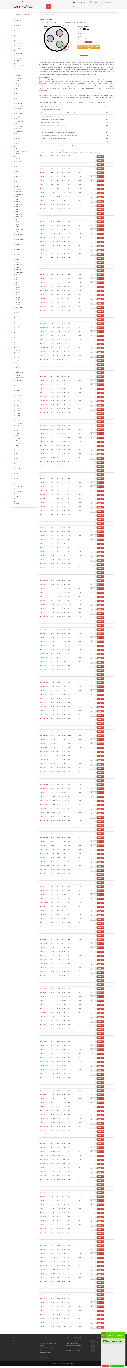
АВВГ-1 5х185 (43, 1286)
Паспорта (62, 102)
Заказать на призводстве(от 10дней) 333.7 (89, 47)
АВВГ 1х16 (42, 180)
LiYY (17, 33)
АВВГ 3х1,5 (42, 478)
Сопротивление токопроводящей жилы (97, 102)
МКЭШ (17, 327)
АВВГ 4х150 (42, 1143)
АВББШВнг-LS (19, 86)
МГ (17, 320)
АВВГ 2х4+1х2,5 (43, 278)
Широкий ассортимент (71, 1348)
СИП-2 (17, 473)
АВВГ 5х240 (42, 1294)
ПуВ (17, 446)
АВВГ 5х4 (42, 1200)
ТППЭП (18, 483)
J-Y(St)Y (18, 25)
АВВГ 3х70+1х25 (44, 678)
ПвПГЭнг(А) (19, 405)
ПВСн (17, 420)
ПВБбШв (18, 370)
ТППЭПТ (18, 493)
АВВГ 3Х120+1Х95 (44, 747)
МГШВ (17, 322)
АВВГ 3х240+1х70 (44, 853)
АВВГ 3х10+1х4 (43, 547)
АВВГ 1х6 (42, 172)
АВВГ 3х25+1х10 (44, 596)
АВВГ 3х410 (42, 874)
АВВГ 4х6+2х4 (43, 927)
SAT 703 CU (19, 53)
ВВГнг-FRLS (19, 174)
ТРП (17, 496)
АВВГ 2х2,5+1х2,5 (44, 266)
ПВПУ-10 (18, 410)
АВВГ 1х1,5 (42, 156)
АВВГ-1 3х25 (43, 584)
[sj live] (23, 4)
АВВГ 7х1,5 (42, 1318)
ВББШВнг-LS (19, 164)
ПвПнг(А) (18, 408)
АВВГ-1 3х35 (43, 629)
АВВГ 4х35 (42, 1024)
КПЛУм (17, 294)
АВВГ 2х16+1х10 (44, 327)
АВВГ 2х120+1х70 (44, 413)
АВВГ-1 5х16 (43, 1216)
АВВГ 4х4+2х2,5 (43, 894)
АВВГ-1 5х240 (43, 1298)
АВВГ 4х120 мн (43, 1135)
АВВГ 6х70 (42, 1314)
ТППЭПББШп (19, 486)
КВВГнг (18, 201)
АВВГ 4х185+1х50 (44, 1163)
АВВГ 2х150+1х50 (44, 429)
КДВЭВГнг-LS (19, 272)
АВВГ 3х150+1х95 (44, 800)
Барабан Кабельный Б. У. (22, 151)
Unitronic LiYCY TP (20, 65)
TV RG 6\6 (18, 58)
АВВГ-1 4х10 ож (43, 943)
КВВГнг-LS (18, 206)
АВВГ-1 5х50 (43, 1245)
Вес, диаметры (70, 102)
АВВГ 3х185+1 (43, 825)
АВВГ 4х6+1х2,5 (43, 922)
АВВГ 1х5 (42, 168)
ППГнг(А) (18, 435)
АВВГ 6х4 (42, 1310)
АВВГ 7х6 (42, 1322)
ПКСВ (17, 428)
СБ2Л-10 (18, 468)
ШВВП (17, 503)
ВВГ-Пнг (18, 169)
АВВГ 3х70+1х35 (44, 686)
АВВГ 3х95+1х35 (44, 719)
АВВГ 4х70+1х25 (44, 1065)
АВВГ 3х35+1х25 (44, 621)
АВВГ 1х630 (42, 245)
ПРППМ (18, 438)
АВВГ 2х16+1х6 (43, 331)
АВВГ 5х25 (42, 1224)
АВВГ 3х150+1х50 (44, 776)
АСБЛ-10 (18, 141)
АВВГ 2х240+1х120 (44, 461)
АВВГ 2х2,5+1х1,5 (44, 274)
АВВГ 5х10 (42, 1208)
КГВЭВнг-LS (19, 249)
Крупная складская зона (72, 1343)
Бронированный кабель (45, 1350)
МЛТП (17, 330)
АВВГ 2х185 (42, 453)
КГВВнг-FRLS (19, 229)
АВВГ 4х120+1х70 (44, 1122)
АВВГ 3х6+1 (42, 527)
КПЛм (17, 287)
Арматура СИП (19, 131)
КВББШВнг (18, 189)
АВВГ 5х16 (42, 1220)
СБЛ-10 (18, 471)
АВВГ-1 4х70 (43, 1082)
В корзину (88, 42)
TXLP (17, 60)
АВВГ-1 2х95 (43, 396)
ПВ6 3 (17, 367)
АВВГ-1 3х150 (43, 808)
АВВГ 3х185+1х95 (44, 837)
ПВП (17, 398)
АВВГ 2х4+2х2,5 (43, 286)
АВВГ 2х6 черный (44, 290)
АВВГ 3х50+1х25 (44, 657)
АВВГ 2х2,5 (42, 270)
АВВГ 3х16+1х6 (43, 563)
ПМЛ (17, 430)
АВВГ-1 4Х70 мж (44, 1078)
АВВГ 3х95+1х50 (44, 727)
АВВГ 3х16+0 (43, 568)
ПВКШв (18, 395)
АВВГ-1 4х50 (43, 1033)
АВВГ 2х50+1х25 (44, 359)
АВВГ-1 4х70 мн (43, 1073)
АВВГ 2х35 (42, 355)
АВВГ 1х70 (42, 196)
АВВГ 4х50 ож (43, 1053)
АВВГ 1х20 (42, 184)
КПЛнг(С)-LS (19, 289)
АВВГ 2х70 (42, 388)
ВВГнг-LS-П (19, 179)
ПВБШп (18, 385)
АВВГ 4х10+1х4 (43, 931)
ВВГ (17, 166)
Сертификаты (53, 102)
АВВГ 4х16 (42, 976)
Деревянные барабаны (45, 1352)
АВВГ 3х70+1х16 (44, 682)
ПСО (17, 440)
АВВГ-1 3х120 (43, 755)
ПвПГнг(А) (18, 403)
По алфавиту (17, 14)
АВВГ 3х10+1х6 (43, 535)
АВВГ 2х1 (42, 253)
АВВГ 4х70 (42, 1086)
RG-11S (18, 45)
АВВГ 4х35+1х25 (44, 1004)
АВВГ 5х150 (42, 1277)
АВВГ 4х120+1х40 (44, 1118)
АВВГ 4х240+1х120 (44, 1180)
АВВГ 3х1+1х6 (43, 474)
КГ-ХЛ (17, 221)
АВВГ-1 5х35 (43, 1233)
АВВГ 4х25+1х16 (44, 996)
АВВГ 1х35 (42, 188)
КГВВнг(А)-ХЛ (19, 242)
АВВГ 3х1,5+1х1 (43, 482)
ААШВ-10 (18, 78)
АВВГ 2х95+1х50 (44, 404)
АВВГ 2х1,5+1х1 (43, 262)
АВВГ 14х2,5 (43, 1326)
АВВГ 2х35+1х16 (44, 347)
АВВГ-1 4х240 (43, 1175)
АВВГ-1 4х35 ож (43, 1020)
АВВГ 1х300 (42, 225)
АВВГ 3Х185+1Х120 (44, 829)
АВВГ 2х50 (42, 368)
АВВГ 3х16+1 (43, 555)
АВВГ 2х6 (42, 294)
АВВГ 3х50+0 (43, 641)
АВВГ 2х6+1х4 (43, 298)
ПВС (17, 418)
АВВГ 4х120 (42, 1131)
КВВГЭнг (18, 211)
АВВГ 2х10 (42, 315)
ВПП (17, 181)
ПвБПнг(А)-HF (19, 380)
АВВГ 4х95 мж (43, 1094)
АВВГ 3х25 (42, 604)
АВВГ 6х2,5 (42, 1306)
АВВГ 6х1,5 (42, 1302)
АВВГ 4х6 (42, 910)
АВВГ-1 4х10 (43, 947)
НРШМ (17, 345)
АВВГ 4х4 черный (44, 902)
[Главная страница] (48, 6)
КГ (16, 219)
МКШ (17, 325)
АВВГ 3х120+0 (43, 772)
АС (17, 133)
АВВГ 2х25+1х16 (44, 339)
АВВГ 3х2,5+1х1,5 (44, 490)
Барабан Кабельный (21, 148)
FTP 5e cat (18, 20)
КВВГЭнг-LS (19, 216)
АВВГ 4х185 (42, 1167)
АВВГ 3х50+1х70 (44, 649)
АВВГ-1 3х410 (43, 869)
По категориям (26, 14)
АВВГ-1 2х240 (43, 466)
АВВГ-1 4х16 (43, 959)
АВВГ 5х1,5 (42, 1196)
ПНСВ (17, 433)
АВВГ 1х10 (42, 176)
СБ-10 (17, 466)
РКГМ (17, 456)
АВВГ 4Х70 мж (43, 1090)
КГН (17, 252)
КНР (17, 279)
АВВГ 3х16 (42, 572)
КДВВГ (17, 259)
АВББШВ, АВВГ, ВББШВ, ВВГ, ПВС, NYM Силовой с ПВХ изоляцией (61, 22)
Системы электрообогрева (46, 1347)
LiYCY (17, 30)
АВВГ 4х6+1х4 (43, 918)
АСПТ (17, 143)
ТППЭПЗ (18, 488)
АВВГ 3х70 (42, 690)
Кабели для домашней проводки (48, 1341)
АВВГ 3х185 (42, 841)
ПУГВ (17, 448)
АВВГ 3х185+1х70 (44, 820)
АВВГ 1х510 (42, 237)
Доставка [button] (82, 53)
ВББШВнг (18, 161)
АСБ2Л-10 (18, 136)
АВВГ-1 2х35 (43, 351)
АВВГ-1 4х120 (43, 1114)
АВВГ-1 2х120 (43, 421)
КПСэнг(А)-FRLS (20, 310)
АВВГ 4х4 (42, 898)
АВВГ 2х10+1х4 (43, 311)
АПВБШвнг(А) (19, 113)
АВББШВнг (18, 83)
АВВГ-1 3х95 (43, 706)
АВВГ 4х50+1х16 (44, 1049)
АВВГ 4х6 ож (43, 914)
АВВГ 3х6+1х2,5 (43, 523)
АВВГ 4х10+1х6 (43, 951)
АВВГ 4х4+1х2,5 (43, 906)
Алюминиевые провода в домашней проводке (48, 1344)
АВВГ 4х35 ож (43, 1012)
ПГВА (17, 425)
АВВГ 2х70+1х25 (44, 384)
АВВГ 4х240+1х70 (44, 1184)
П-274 (17, 355)
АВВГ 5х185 (42, 1290)
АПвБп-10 (18, 111)
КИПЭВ (18, 274)
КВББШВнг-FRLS (20, 191)
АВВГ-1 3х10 (43, 531)
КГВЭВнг (18, 247)
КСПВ (17, 315)
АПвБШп (18, 116)
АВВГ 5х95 (42, 1257)
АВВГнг (18, 91)
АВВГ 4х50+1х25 (44, 1045)
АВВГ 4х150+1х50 (44, 1151)
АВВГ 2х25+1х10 (44, 343)
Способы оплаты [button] (84, 55)
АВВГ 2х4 (42, 282)
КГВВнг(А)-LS (19, 237)
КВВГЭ (17, 209)
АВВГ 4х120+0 (43, 1139)
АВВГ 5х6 (42, 1204)
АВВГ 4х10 (42, 935)
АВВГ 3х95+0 (43, 723)
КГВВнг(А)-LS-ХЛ (20, 239)
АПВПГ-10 (18, 123)
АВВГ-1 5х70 (43, 1249)
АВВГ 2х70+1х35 (44, 380)
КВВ (17, 196)
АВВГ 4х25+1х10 (44, 1000)
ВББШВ (18, 159)
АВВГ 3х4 (42, 502)
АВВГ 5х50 (42, 1241)
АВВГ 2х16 (42, 335)
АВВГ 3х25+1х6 (43, 588)
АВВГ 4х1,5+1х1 (43, 878)
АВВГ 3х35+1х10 (44, 617)
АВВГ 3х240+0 (43, 849)
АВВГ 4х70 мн (43, 1069)
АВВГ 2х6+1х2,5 (43, 302)
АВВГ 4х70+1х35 (44, 1061)
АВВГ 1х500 (42, 233)
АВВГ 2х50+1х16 (44, 364)
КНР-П (17, 282)
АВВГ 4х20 (42, 980)
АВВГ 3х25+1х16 (44, 580)
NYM (17, 38)
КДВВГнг (18, 262)
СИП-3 (17, 476)
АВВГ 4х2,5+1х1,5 (44, 890)
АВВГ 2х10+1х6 (43, 306)
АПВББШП (18, 101)
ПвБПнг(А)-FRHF (20, 378)
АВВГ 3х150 (42, 792)
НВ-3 (17, 340)
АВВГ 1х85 (42, 200)
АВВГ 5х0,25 (43, 1192)
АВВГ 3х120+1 (43, 743)
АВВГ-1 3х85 (43, 702)
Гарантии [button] (82, 57)
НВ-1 (17, 335)
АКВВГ (17, 96)
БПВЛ (17, 154)
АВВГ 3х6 (42, 519)
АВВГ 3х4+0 (42, 506)
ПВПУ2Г (18, 413)
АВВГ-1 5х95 (43, 1261)
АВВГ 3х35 (42, 612)
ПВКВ (17, 393)
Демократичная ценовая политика (74, 1345)
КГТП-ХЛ (18, 257)
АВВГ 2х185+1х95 (44, 441)
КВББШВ (18, 186)
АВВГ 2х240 (42, 457)
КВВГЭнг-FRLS (19, 214)
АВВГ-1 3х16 (43, 559)
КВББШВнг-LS (19, 194)
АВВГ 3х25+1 (43, 600)
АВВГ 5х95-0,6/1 (44, 1265)
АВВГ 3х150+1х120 (44, 812)
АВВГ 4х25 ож (43, 992)
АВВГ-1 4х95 (43, 1106)
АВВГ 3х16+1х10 (44, 576)
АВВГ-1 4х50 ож (43, 1041)
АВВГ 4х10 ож (43, 939)
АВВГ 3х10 (42, 543)
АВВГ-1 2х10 (43, 319)
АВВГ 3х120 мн (43, 751)
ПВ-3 (17, 365)
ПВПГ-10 (18, 400)
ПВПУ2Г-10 (19, 415)
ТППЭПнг (18, 491)
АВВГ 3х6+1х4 (43, 515)
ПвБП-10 (18, 375)
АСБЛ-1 (18, 138)
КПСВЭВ (18, 305)
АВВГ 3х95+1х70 (44, 714)
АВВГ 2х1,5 (42, 257)
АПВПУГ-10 (19, 128)
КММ (17, 277)
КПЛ (17, 284)
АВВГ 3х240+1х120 (44, 865)
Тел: (98, 1350)
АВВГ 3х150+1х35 (44, 780)
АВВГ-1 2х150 (43, 425)
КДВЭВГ (18, 267)
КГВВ (17, 224)
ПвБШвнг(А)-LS (19, 383)
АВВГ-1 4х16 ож (43, 963)
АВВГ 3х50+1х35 (44, 645)
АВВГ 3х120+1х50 (44, 739)
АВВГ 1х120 (42, 209)
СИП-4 (17, 478)
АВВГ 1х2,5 (42, 160)
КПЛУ (17, 292)
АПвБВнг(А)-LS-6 (20, 108)
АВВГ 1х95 (42, 204)
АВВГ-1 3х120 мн (44, 759)
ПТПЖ (17, 443)
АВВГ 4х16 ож (43, 967)
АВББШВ (18, 81)
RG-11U (18, 48)
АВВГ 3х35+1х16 (44, 625)
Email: (98, 1346)
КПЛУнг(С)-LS (19, 297)
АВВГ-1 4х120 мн (44, 1110)
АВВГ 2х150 (42, 437)
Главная (41, 22)
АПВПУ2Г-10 (19, 126)
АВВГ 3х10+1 (43, 551)
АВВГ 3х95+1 (43, 710)
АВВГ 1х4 (42, 164)
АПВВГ (18, 118)
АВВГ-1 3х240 (43, 861)
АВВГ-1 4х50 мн (43, 1037)
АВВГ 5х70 (42, 1253)
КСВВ (17, 312)
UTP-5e (18, 68)
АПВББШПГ (19, 103)
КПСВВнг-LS (19, 302)
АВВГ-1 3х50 (43, 665)
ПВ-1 (17, 362)
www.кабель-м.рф (43, 90)
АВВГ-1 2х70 (43, 376)
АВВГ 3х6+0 (42, 510)
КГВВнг (18, 227)
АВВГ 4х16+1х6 (43, 971)
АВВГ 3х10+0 (43, 539)
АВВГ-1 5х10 (43, 1212)
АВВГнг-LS (18, 93)
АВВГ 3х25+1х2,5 (44, 592)
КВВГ (17, 199)
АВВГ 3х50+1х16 (44, 653)
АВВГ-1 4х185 (43, 1171)
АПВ (17, 98)
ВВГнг (17, 171)
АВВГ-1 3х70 (43, 670)
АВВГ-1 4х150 (43, 1147)
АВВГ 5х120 (42, 1273)
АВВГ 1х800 (42, 249)
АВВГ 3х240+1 (43, 857)
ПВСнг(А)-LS (19, 423)
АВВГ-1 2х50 (43, 372)
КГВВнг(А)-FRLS (20, 234)
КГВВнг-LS (18, 232)
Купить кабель (43, 1357)
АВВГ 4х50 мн (43, 1029)
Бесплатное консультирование (73, 1350)
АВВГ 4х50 (42, 1057)
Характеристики (44, 102)
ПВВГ (17, 388)
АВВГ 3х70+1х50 (44, 674)
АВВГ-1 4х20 (43, 984)
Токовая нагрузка (81, 102)
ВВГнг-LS (18, 176)
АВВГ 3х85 (42, 698)
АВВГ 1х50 (42, 192)
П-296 (17, 357)
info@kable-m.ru (81, 2)
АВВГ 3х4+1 (42, 498)
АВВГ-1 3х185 (43, 816)
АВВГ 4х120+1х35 (44, 1126)
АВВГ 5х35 (42, 1237)
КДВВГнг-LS (19, 264)
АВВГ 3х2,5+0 (43, 486)
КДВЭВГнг (18, 269)
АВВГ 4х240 (42, 1188)
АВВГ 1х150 (42, 213)
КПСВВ (18, 300)
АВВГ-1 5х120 (43, 1269)
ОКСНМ (18, 350)
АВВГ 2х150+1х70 (44, 433)
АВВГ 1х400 (42, 229)
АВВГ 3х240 (42, 845)
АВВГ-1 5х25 (43, 1228)
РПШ (17, 458)
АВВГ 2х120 (42, 417)
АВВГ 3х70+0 (43, 694)
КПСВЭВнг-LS (19, 307)
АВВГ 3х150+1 (43, 796)
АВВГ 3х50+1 (43, 661)
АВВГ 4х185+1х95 (44, 1159)
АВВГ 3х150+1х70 (44, 788)
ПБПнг (17, 360)
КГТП (17, 254)
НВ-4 (17, 342)
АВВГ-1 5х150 (43, 1281)
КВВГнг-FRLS (19, 204)
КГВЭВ (17, 244)
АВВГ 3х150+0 (43, 804)
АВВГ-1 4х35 (43, 1016)
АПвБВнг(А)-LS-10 (20, 106)
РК (16, 453)
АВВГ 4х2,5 (42, 886)
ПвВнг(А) (18, 390)
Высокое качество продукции (73, 1341)
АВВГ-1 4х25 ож (43, 988)
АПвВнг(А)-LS (19, 121)
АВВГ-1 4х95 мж (43, 1102)
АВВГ (17, 88)
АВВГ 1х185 (42, 217)
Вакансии (42, 1354)
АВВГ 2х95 (42, 392)
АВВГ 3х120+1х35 (44, 763)
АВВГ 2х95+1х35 (44, 400)
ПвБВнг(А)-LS (19, 373)
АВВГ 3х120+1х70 (44, 735)
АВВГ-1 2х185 (43, 445)
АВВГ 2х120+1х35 (44, 408)
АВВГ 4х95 (42, 1098)
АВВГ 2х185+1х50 (44, 449)
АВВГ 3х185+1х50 (44, 833)
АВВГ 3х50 (42, 637)
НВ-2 (17, 337)
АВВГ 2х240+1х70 (44, 470)
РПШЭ (17, 461)
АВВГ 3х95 (42, 731)
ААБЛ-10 (18, 75)
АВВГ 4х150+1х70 (44, 1155)
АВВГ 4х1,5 (42, 882)
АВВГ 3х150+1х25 (44, 784)
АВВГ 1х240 (42, 221)
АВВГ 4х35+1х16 (44, 1008)
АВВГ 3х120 (42, 767)
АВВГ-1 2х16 (43, 323)
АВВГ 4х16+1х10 (44, 955)
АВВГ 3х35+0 (43, 608)
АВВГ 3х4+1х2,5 (43, 494)
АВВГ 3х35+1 (43, 633)
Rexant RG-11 (19, 43)
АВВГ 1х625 (42, 241)
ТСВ (17, 498)
